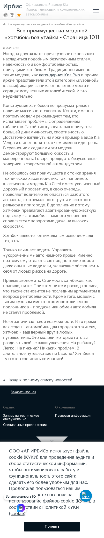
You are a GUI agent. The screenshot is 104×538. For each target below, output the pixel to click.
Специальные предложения (25, 425)
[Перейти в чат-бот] (86, 496)
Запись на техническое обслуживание (21, 417)
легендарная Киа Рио (59, 75)
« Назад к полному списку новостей (37, 380)
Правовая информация (73, 416)
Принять (52, 526)
